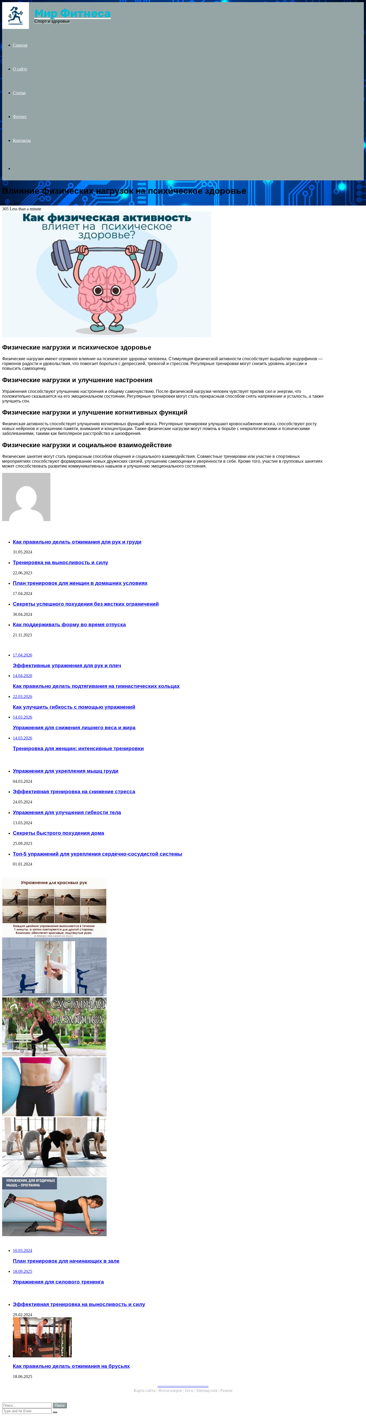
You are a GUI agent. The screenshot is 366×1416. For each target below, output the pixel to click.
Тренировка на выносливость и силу (60, 562)
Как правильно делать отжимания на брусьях (71, 1366)
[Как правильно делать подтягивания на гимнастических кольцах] (163, 967)
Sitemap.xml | (208, 1390)
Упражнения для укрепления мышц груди (65, 771)
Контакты (22, 140)
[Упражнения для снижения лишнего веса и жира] (163, 1087)
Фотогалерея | (171, 1390)
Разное (226, 1390)
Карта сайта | (146, 1390)
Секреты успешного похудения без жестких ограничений (86, 604)
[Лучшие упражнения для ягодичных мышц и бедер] (163, 1207)
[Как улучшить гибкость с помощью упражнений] (163, 1027)
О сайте (20, 69)
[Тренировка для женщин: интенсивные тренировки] (163, 1147)
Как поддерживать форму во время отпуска (69, 624)
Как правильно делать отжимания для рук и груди (77, 542)
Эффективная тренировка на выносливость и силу (79, 1304)
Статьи (19, 92)
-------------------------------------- (183, 1385)
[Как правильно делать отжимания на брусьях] (168, 1337)
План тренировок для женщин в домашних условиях (80, 583)
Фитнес (20, 116)
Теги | (190, 1390)
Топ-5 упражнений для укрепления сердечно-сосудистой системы (97, 854)
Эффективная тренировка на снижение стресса (74, 791)
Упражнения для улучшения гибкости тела (67, 812)
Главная (20, 45)
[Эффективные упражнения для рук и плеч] (163, 907)
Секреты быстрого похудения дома (58, 833)
